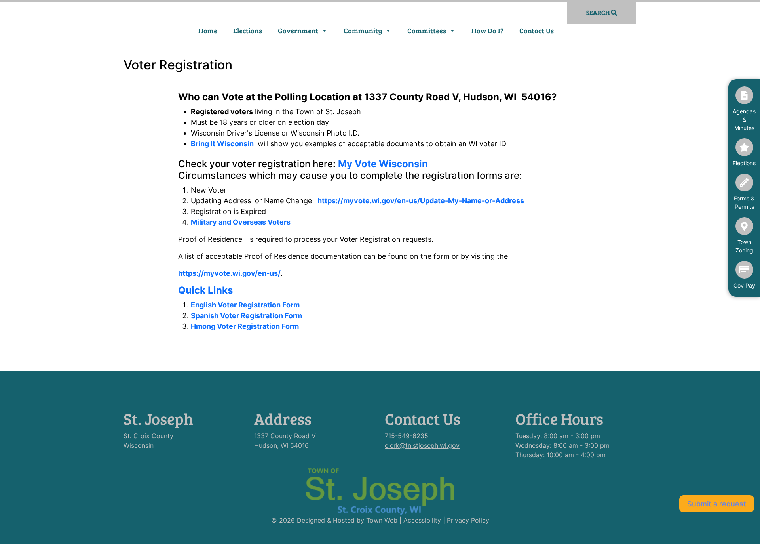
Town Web (381, 520)
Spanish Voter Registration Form (246, 315)
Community (363, 30)
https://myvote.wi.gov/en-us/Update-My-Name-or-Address (420, 201)
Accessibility (422, 520)
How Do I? (487, 30)
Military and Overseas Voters (241, 222)
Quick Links (205, 290)
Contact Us (536, 30)
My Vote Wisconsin (383, 164)
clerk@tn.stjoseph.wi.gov (422, 445)
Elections (247, 30)
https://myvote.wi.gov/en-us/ (229, 273)
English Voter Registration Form (245, 305)
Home (207, 30)
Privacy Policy (468, 520)
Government (298, 30)
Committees (426, 30)
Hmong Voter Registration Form (245, 326)
